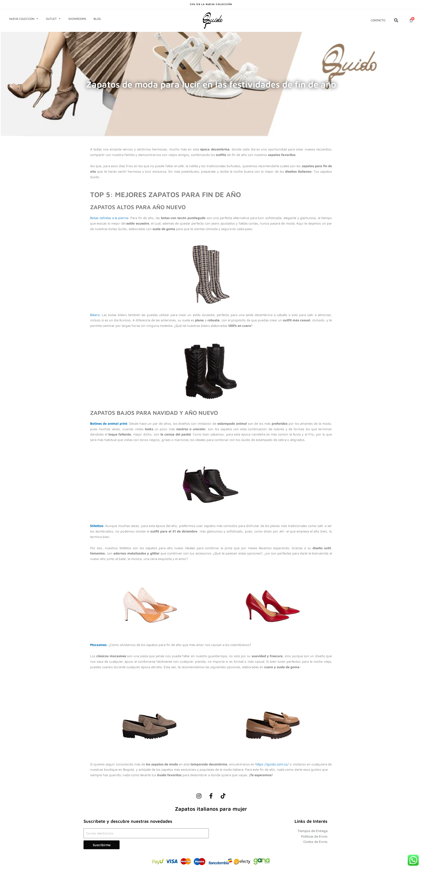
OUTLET (51, 18)
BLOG (97, 18)
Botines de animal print (108, 423)
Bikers (94, 315)
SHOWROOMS (77, 18)
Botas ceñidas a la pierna (109, 218)
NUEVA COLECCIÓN (21, 18)
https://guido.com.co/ (272, 764)
